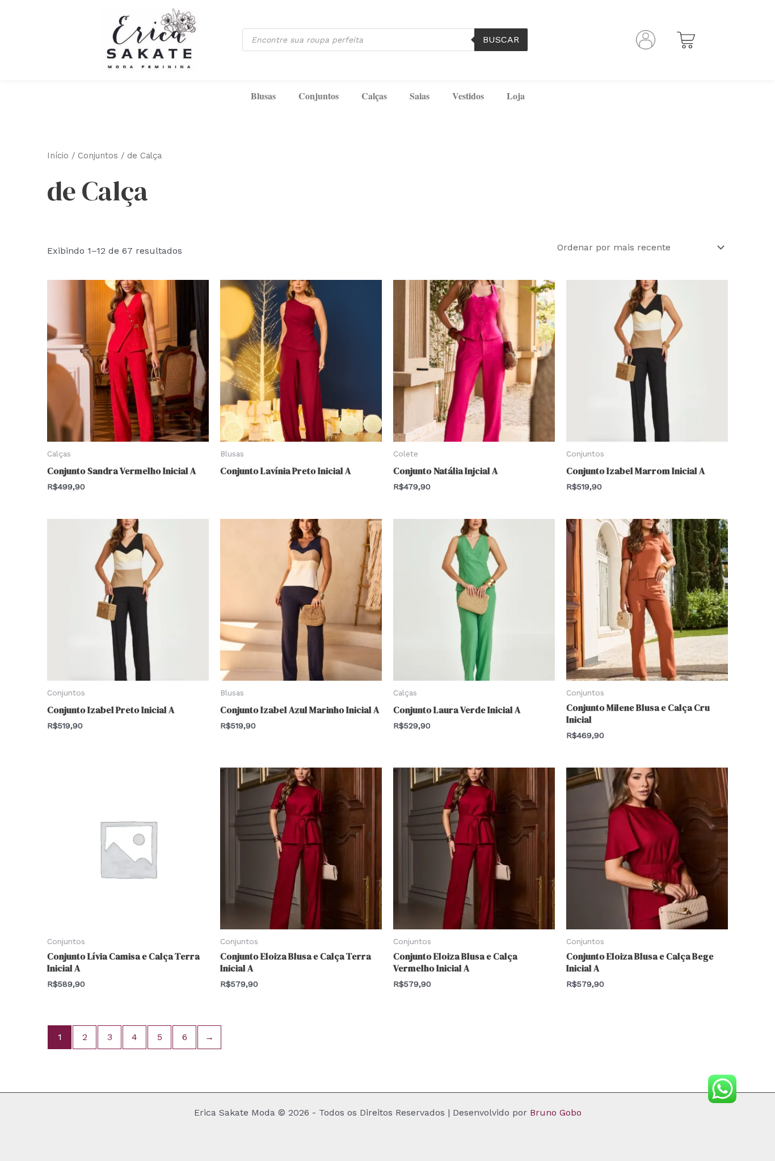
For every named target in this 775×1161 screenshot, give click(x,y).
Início (58, 155)
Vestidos (468, 95)
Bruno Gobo (556, 1112)
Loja (516, 95)
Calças (374, 95)
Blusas (263, 95)
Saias (419, 95)
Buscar (501, 39)
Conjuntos (318, 95)
